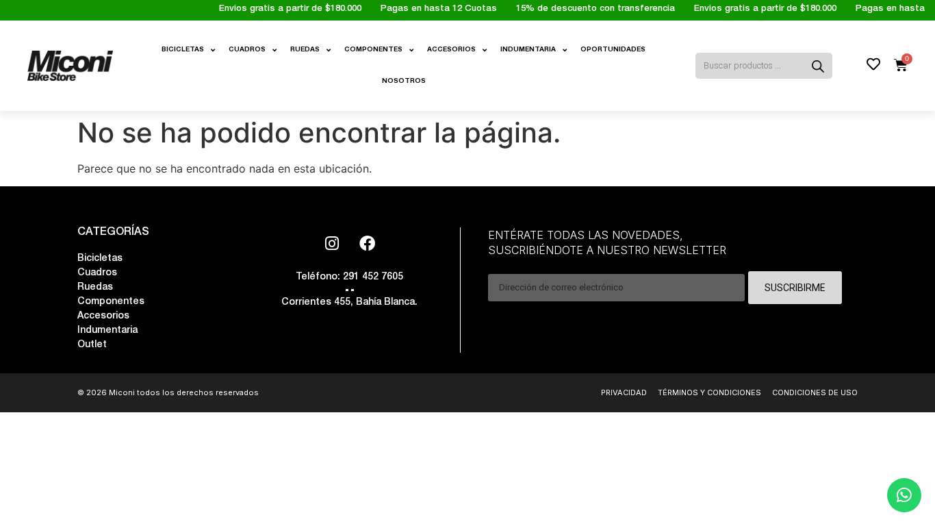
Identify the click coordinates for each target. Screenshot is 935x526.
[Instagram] (332, 243)
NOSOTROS (404, 81)
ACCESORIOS (451, 50)
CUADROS (247, 50)
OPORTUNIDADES (612, 50)
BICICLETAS (183, 50)
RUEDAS (305, 50)
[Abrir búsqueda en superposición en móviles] (774, 66)
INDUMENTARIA (528, 50)
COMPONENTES (373, 50)
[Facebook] (367, 243)
